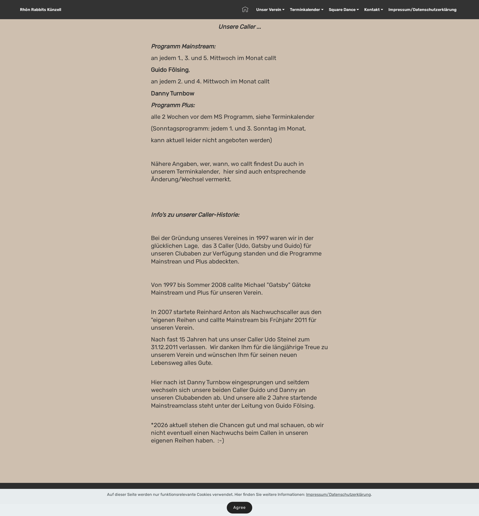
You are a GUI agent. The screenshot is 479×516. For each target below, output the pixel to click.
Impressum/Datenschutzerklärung (422, 9)
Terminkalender (305, 9)
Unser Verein (268, 9)
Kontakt (372, 9)
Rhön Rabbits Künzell (40, 9)
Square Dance (342, 9)
